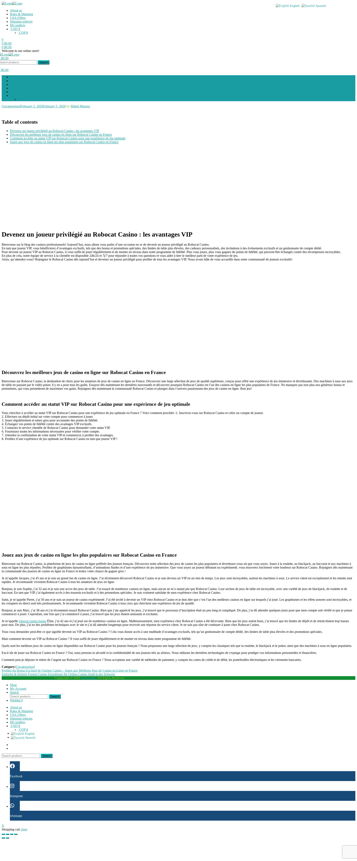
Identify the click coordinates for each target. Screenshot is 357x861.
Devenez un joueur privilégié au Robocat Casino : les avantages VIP (54, 131)
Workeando (88, 678)
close (24, 829)
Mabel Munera (80, 106)
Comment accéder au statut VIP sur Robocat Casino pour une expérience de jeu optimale (67, 138)
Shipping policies (21, 21)
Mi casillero (17, 25)
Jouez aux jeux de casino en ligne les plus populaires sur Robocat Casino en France (64, 142)
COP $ (23, 32)
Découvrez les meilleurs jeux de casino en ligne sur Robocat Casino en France (61, 134)
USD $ (15, 29)
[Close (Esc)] (3, 834)
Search (43, 62)
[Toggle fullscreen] (11, 834)
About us (16, 10)
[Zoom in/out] (15, 834)
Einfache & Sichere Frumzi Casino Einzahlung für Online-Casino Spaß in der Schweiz (58, 674)
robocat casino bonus (32, 621)
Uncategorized (11, 106)
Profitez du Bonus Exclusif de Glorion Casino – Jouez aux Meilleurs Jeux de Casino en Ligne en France (70, 670)
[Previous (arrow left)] (3, 838)
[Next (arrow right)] (7, 838)
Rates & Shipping (21, 14)
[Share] (7, 834)
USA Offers (18, 18)
